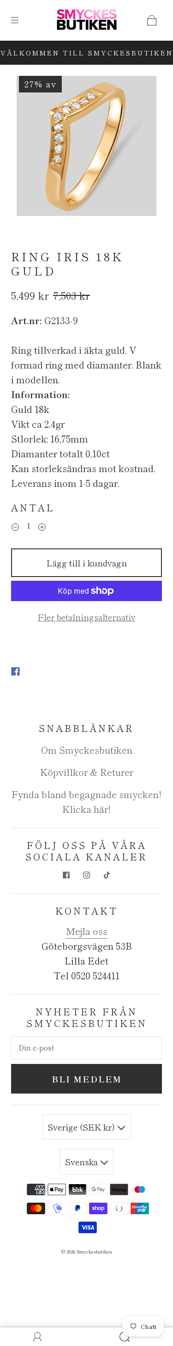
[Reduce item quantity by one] (15, 527)
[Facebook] (15, 671)
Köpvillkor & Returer (86, 772)
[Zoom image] (87, 148)
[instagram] (87, 875)
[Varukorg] (152, 20)
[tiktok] (107, 875)
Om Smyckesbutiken (86, 749)
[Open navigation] (21, 20)
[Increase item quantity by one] (42, 527)
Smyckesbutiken (94, 1251)
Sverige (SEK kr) (82, 1127)
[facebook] (66, 875)
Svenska (82, 1161)
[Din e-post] (86, 1047)
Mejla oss (86, 931)
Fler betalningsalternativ (87, 617)
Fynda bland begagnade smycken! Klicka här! (86, 801)
